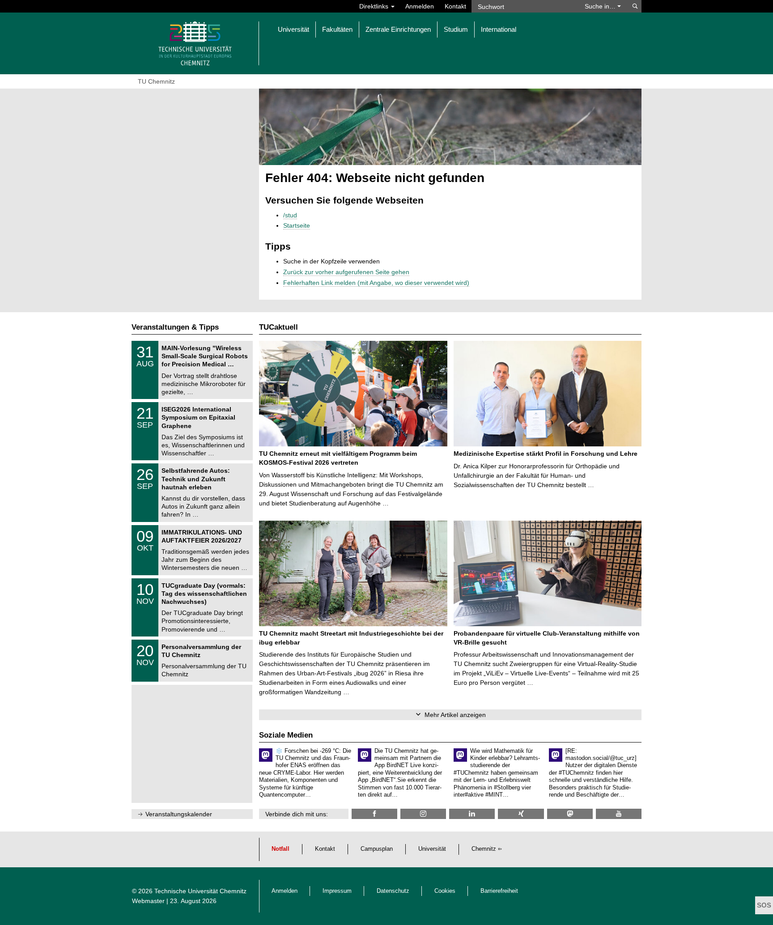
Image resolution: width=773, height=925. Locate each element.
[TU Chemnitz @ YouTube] (618, 814)
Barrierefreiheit (499, 891)
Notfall (280, 849)
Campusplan (377, 849)
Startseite (296, 225)
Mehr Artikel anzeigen (455, 714)
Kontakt (455, 6)
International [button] (498, 29)
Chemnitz (483, 849)
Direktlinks (374, 6)
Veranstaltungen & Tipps (175, 327)
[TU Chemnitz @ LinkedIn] (472, 814)
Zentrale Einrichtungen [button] (398, 29)
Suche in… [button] (601, 6)
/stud (290, 215)
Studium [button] (456, 29)
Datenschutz (393, 891)
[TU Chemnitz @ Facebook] (374, 814)
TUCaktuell (278, 327)
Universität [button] (293, 29)
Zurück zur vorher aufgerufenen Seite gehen (346, 272)
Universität (432, 849)
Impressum (337, 891)
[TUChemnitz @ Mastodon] (570, 814)
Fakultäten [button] (337, 29)
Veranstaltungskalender (178, 814)
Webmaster (148, 900)
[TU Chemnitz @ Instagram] (423, 814)
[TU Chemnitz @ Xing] (521, 814)
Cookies (444, 891)
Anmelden (419, 6)
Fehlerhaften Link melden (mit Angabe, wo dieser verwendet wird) (376, 282)
